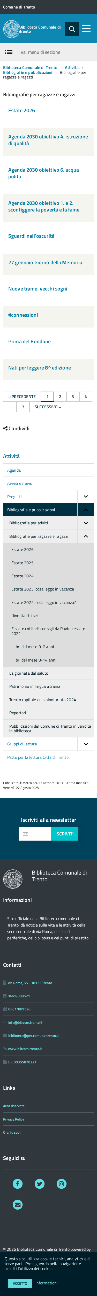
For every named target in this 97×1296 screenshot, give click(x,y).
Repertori (17, 713)
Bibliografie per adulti (28, 523)
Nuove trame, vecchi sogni (38, 289)
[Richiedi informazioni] (18, 1204)
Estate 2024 (22, 576)
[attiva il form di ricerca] (72, 29)
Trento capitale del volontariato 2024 (42, 700)
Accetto (20, 1283)
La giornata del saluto (28, 673)
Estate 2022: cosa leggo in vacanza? (43, 602)
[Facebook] (18, 1183)
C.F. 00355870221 (22, 1062)
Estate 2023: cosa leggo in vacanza (42, 589)
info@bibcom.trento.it (25, 1022)
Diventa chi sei (24, 615)
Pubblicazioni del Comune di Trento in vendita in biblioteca (50, 728)
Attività (72, 67)
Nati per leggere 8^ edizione (39, 368)
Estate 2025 (22, 563)
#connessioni (23, 315)
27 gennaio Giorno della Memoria (45, 262)
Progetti (14, 496)
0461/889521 (19, 996)
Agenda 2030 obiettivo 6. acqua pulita (43, 173)
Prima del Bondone (29, 341)
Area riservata (14, 1105)
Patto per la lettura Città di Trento (38, 757)
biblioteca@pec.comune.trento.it (33, 1035)
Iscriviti (64, 833)
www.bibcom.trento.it (25, 1048)
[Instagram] (62, 1183)
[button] (85, 496)
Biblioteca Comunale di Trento (40, 29)
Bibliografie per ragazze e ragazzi (38, 536)
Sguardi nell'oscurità (31, 236)
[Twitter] (40, 1183)
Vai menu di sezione (40, 52)
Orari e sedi (11, 1132)
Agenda (14, 470)
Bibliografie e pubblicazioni (27, 72)
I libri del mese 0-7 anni (32, 646)
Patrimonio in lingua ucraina (34, 686)
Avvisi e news (19, 483)
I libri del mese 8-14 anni (33, 660)
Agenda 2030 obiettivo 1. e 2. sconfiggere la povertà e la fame (43, 206)
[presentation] (25, 834)
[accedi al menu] (86, 28)
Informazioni (46, 1283)
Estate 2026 (21, 110)
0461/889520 (19, 1009)
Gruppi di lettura (22, 744)
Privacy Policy (13, 1119)
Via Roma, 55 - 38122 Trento (30, 982)
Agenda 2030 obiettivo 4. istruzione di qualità (48, 140)
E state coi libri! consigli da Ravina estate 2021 (48, 630)
